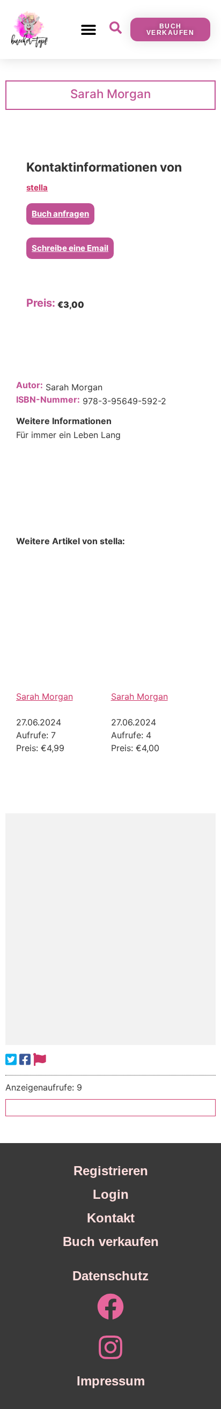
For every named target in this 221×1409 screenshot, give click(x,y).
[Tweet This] (11, 1059)
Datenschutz (110, 1276)
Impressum (111, 1381)
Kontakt (111, 1218)
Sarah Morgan (44, 696)
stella (37, 187)
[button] (88, 29)
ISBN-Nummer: (48, 399)
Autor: (29, 385)
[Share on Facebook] (25, 1059)
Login (111, 1194)
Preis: (40, 303)
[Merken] (39, 1059)
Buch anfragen (60, 214)
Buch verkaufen (111, 1241)
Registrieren (110, 1170)
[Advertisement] (110, 929)
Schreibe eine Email (70, 248)
